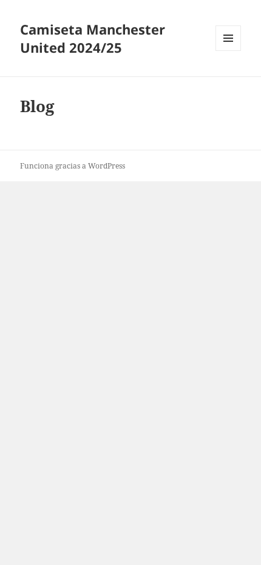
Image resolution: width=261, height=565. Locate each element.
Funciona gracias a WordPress (72, 166)
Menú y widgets (228, 50)
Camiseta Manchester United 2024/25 (92, 38)
